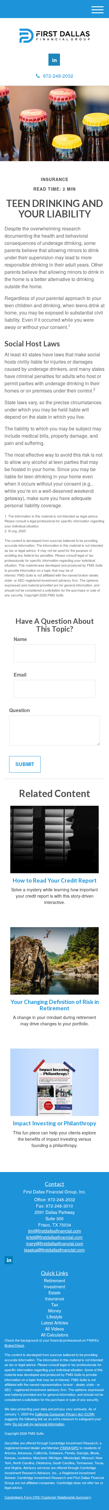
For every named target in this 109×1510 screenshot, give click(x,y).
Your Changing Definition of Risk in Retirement (55, 1005)
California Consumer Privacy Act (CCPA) (65, 1414)
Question (19, 710)
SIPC (75, 1447)
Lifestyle (54, 1317)
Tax (54, 1305)
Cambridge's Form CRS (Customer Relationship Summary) (48, 1497)
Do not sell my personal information (38, 1423)
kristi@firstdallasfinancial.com (54, 1237)
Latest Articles (54, 1323)
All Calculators (54, 1335)
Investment (54, 1286)
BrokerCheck (14, 1345)
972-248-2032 (58, 75)
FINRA (64, 1447)
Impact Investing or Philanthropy (54, 1123)
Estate (54, 1293)
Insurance (54, 1299)
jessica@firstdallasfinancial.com (54, 1250)
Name (20, 639)
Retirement (54, 1280)
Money (54, 1311)
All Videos (54, 1329)
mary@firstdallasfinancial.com (54, 1243)
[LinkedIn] (54, 60)
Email (20, 674)
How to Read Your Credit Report (55, 880)
